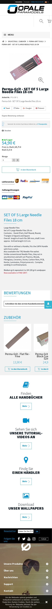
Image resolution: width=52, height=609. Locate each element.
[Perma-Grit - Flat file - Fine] (17, 337)
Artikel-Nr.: (6, 97)
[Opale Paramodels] (26, 9)
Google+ (28, 108)
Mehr (25, 406)
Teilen (17, 108)
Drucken (8, 130)
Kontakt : (33, 2)
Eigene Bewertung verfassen (13, 116)
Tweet (7, 108)
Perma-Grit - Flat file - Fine (17, 355)
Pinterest (40, 108)
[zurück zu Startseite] (3, 41)
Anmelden (18, 2)
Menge (5, 156)
